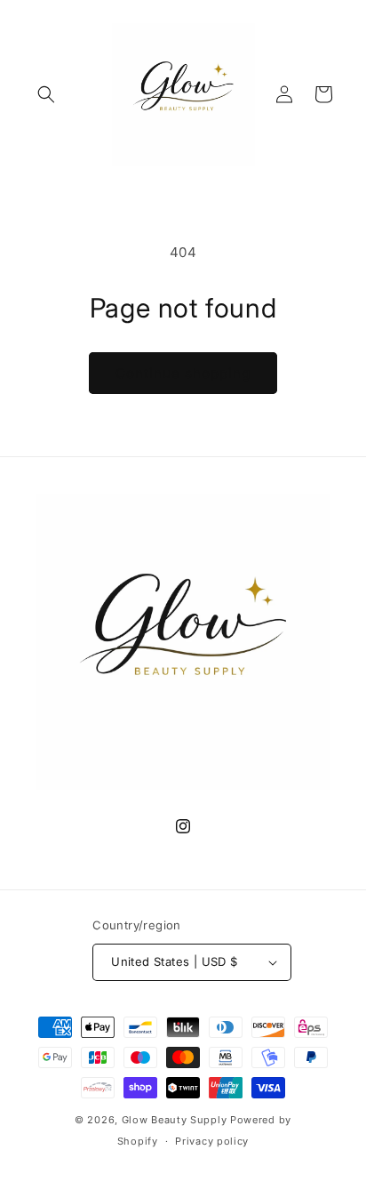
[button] (46, 94)
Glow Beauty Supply (176, 1120)
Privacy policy (212, 1141)
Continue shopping (183, 373)
